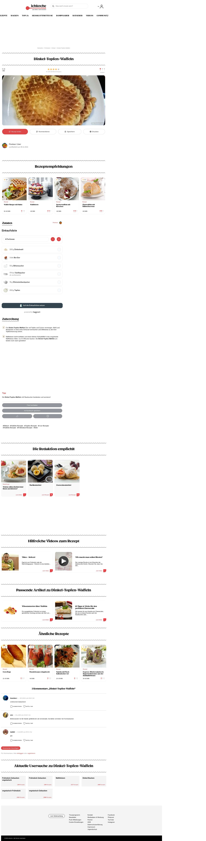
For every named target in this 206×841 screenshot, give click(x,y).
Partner (90, 819)
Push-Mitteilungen (75, 819)
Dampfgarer (62, 16)
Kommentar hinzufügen (11, 748)
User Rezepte (44, 426)
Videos (89, 16)
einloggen (20, 753)
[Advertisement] (53, 516)
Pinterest (111, 817)
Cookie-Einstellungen (76, 822)
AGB (89, 822)
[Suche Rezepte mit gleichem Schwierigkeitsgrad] (102, 69)
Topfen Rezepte (31, 426)
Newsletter (72, 817)
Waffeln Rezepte (17, 426)
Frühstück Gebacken (37, 778)
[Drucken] (47, 416)
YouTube (111, 819)
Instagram (111, 822)
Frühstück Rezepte (25, 428)
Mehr (36, 428)
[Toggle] (100, 6)
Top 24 (25, 16)
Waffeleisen (60, 778)
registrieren (31, 753)
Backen (15, 16)
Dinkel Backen (88, 778)
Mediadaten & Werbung (96, 817)
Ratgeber (78, 16)
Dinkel (6, 426)
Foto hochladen (32, 405)
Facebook (111, 815)
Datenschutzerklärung (95, 824)
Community (103, 16)
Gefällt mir (29, 706)
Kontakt (90, 815)
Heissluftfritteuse (42, 16)
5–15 (3, 69)
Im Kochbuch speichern (32, 410)
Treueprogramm (74, 815)
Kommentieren (17, 706)
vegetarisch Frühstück (11, 791)
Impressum (91, 827)
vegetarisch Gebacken (38, 791)
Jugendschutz (92, 829)
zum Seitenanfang (56, 816)
